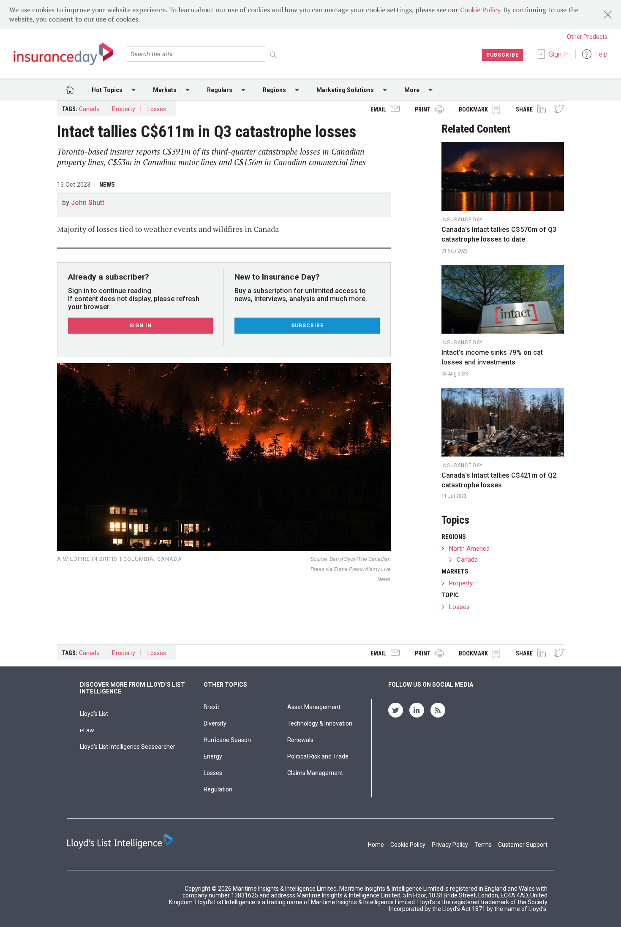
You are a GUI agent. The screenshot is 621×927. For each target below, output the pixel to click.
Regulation (218, 789)
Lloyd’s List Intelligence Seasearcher (127, 746)
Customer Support (522, 844)
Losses (156, 109)
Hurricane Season (227, 740)
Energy (213, 756)
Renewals (300, 740)
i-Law (87, 730)
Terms (483, 844)
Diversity (215, 723)
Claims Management (315, 772)
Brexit (211, 707)
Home (376, 844)
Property (123, 109)
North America (469, 548)
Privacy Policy (450, 844)
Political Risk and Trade (318, 756)
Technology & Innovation (319, 723)
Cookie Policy (480, 9)
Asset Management (313, 707)
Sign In (559, 54)
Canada (89, 109)
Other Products (587, 36)
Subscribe (502, 55)
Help (600, 54)
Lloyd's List (94, 713)
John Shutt (87, 202)
